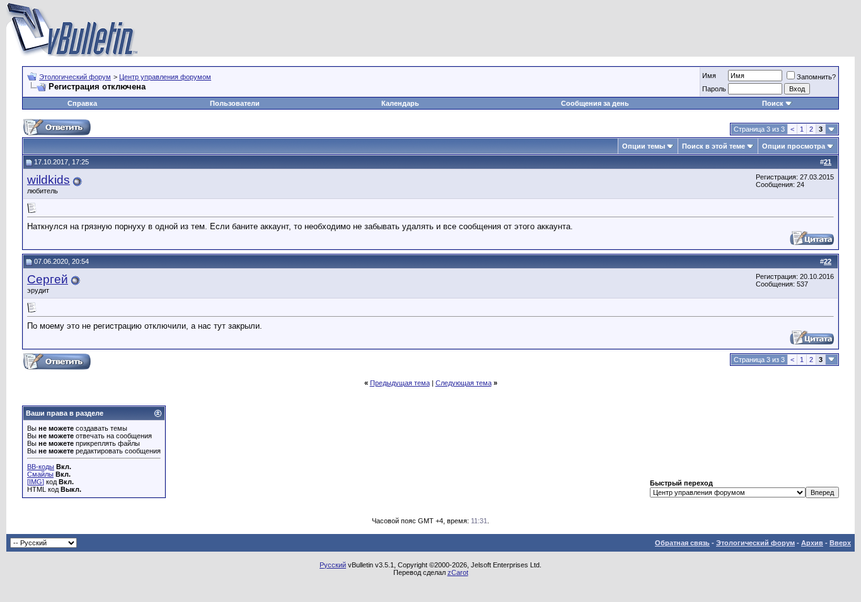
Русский (333, 565)
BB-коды (40, 466)
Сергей (47, 279)
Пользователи (235, 103)
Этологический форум (75, 77)
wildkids (48, 179)
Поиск (772, 103)
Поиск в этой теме (713, 146)
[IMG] (35, 482)
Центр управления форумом (165, 77)
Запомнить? (816, 77)
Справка (82, 103)
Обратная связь (682, 543)
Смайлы (40, 474)
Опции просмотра (793, 146)
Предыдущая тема (400, 383)
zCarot (458, 572)
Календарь (400, 103)
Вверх (840, 543)
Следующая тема (464, 383)
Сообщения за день (595, 103)
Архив (812, 543)
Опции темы (643, 146)
